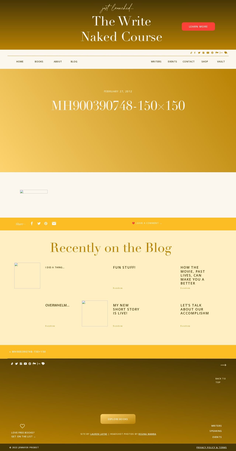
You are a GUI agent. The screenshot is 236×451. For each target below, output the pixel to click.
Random (118, 288)
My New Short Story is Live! (126, 309)
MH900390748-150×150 (29, 351)
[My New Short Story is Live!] (95, 313)
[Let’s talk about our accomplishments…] (162, 313)
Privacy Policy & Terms (212, 447)
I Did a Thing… (55, 267)
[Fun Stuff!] (95, 276)
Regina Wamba (147, 434)
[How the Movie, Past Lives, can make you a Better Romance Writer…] (162, 276)
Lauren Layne (98, 434)
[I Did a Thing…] (27, 276)
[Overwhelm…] (27, 313)
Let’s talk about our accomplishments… (201, 309)
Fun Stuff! (124, 267)
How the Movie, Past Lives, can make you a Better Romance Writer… (193, 279)
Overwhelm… (57, 305)
